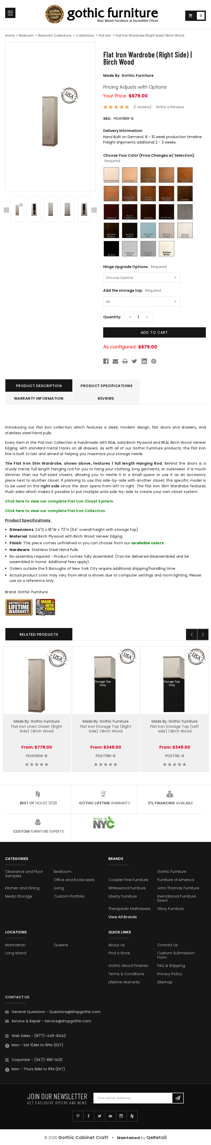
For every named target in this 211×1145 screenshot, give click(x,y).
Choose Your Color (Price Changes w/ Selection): (149, 158)
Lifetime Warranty (124, 982)
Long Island (15, 953)
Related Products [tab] (39, 634)
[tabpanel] (17, 210)
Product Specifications (107, 385)
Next (94, 210)
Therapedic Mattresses (129, 908)
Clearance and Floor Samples (24, 874)
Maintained (128, 1137)
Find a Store (119, 953)
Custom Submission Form (176, 955)
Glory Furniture (170, 908)
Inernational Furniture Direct (176, 898)
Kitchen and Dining (22, 888)
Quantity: (112, 317)
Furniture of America (175, 879)
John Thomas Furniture (178, 888)
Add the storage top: (132, 290)
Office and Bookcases (74, 879)
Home (9, 35)
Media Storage (18, 896)
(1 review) (142, 107)
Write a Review (170, 107)
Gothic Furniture (171, 871)
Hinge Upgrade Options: (134, 266)
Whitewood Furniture (127, 888)
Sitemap (165, 982)
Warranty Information (39, 398)
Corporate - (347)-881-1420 (37, 1059)
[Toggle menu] (10, 13)
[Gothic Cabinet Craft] (105, 14)
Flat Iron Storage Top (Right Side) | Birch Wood (105, 729)
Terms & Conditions (126, 973)
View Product (36, 679)
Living (59, 888)
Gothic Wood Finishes (128, 965)
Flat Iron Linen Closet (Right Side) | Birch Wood (36, 729)
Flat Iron (105, 35)
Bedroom (26, 35)
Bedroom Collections (55, 35)
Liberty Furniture (122, 896)
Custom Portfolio (69, 896)
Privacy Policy (169, 973)
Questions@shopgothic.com (75, 1011)
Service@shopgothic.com (68, 1021)
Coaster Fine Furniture (128, 879)
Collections (85, 35)
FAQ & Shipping (171, 965)
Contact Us (167, 945)
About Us (116, 945)
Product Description (39, 385)
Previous (6, 210)
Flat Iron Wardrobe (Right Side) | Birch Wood (150, 35)
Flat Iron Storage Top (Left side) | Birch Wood (174, 729)
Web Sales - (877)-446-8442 (39, 1035)
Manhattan (15, 945)
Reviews (106, 398)
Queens (61, 945)
